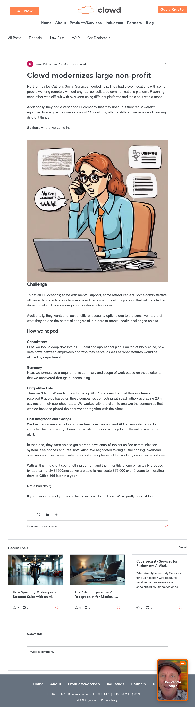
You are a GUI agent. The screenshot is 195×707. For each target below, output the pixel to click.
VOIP (76, 38)
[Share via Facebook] (29, 514)
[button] (114, 22)
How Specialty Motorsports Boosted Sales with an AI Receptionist (34, 594)
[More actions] (165, 64)
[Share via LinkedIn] (47, 514)
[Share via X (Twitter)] (38, 514)
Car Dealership (98, 38)
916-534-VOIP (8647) (127, 694)
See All (183, 547)
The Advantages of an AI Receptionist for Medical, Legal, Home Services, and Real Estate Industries (95, 594)
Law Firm (57, 38)
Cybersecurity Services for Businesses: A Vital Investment (156, 563)
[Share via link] (57, 514)
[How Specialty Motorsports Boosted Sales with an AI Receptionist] (35, 570)
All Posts (14, 38)
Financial (35, 38)
